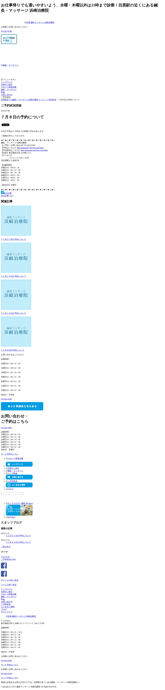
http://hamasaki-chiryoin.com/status (30, 148)
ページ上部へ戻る (8, 585)
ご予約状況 (51, 100)
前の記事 (8, 193)
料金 (3, 92)
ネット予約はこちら (9, 454)
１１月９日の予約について (12, 350)
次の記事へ (6, 196)
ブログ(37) (5, 557)
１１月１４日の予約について (13, 276)
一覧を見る (6, 547)
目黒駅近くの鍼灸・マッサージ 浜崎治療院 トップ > (24, 100)
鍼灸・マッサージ (8, 90)
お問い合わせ (7, 95)
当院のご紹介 (7, 85)
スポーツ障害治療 (8, 87)
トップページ (7, 82)
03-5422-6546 (6, 31)
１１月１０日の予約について (13, 313)
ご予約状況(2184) (8, 559)
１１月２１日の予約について (13, 239)
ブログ (4, 609)
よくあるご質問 (7, 607)
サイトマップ (7, 612)
